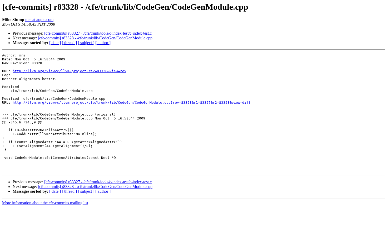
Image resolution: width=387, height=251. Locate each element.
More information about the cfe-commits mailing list (45, 203)
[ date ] (55, 42)
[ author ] (103, 42)
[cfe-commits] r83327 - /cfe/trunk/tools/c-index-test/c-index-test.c (98, 33)
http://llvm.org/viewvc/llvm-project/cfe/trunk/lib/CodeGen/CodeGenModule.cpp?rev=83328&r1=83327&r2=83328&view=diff (132, 102)
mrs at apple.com (39, 19)
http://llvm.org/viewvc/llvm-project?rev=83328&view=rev (69, 71)
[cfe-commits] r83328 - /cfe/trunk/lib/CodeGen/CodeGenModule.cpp (95, 38)
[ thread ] (69, 42)
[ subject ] (86, 42)
